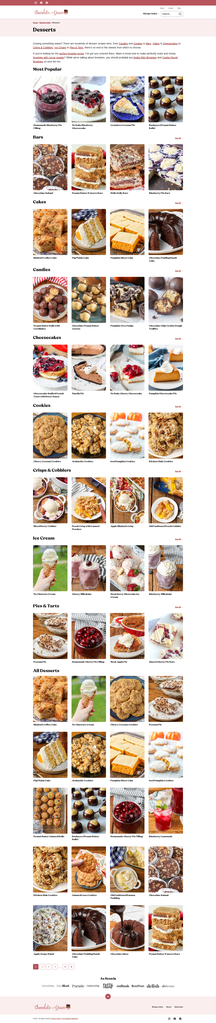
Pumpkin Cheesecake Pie (163, 393)
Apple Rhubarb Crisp (121, 526)
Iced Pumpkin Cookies (122, 461)
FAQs (179, 8)
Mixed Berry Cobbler (45, 526)
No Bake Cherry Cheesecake (126, 393)
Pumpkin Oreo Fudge (122, 325)
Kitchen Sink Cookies (161, 461)
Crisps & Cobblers (43, 47)
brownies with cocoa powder (48, 57)
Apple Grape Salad (44, 954)
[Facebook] (41, 3)
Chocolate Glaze (119, 954)
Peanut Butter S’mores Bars (87, 193)
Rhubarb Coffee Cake (45, 257)
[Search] (180, 14)
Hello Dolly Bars (119, 193)
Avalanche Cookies (82, 461)
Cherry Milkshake (82, 594)
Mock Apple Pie (118, 661)
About (162, 8)
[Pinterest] (47, 3)
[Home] (50, 12)
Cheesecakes (170, 43)
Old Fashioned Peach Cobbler (165, 526)
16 (65, 967)
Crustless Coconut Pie (122, 125)
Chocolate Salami (43, 193)
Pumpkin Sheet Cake (121, 257)
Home (35, 23)
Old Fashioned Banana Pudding (122, 897)
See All (178, 138)
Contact (170, 8)
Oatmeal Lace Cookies (84, 895)
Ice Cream (60, 47)
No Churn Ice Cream (44, 594)
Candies (123, 43)
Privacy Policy (56, 1018)
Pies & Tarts (76, 47)
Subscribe (178, 1007)
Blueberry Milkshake (160, 594)
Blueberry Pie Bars (159, 193)
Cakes (156, 43)
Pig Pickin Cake (80, 257)
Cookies (138, 43)
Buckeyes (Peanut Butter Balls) (85, 838)
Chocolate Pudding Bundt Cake (86, 955)
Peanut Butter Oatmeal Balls (49, 836)
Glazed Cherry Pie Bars (162, 661)
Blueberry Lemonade (160, 836)
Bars (148, 43)
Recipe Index (150, 13)
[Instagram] (35, 3)
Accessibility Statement (70, 1018)
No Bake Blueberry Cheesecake (82, 127)
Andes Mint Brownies (145, 57)
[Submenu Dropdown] (158, 14)
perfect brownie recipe (71, 53)
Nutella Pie (78, 393)
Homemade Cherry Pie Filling (88, 661)
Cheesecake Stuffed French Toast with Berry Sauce (49, 395)
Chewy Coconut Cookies (47, 461)
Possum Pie (40, 661)
